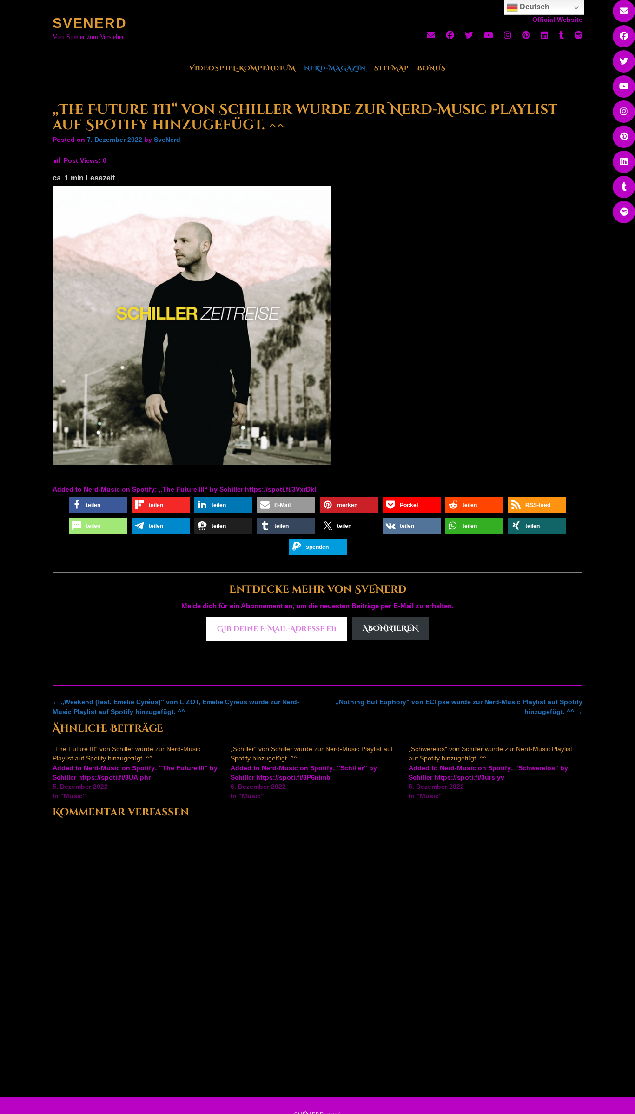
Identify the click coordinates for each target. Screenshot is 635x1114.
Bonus (431, 68)
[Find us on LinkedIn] (544, 35)
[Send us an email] (431, 35)
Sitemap (391, 68)
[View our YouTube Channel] (488, 35)
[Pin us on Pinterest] (526, 35)
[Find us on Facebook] (450, 35)
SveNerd (90, 23)
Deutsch (533, 7)
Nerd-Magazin (335, 68)
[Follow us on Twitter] (469, 35)
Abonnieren (390, 628)
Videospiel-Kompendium (242, 68)
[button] (98, 505)
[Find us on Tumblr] (561, 35)
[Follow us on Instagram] (507, 35)
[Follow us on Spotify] (578, 35)
